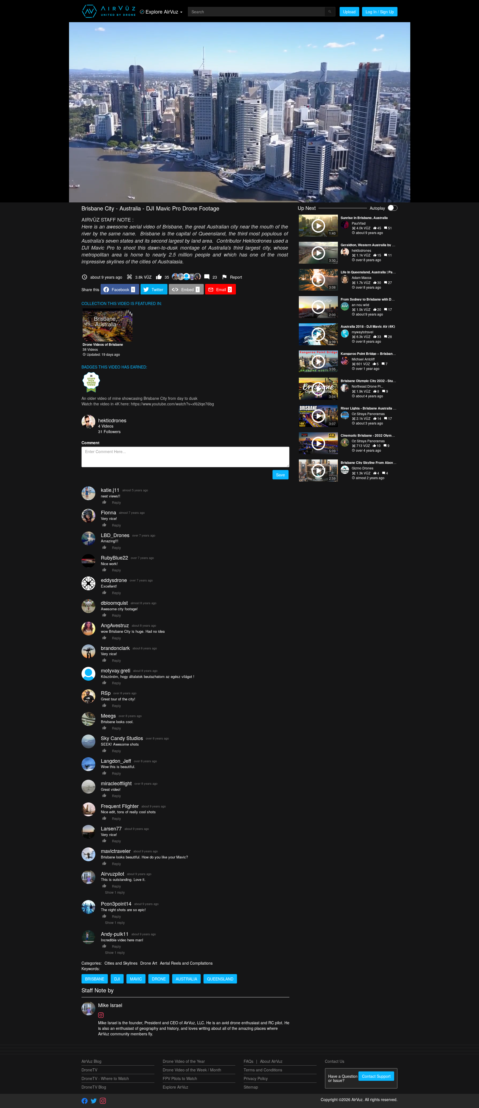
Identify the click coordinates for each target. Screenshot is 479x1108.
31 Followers (109, 431)
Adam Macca (361, 277)
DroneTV (89, 1070)
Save (280, 474)
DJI (117, 979)
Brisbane (94, 979)
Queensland (220, 979)
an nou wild (360, 304)
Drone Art (148, 963)
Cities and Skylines (121, 963)
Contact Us (334, 1061)
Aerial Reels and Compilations (186, 963)
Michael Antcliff (363, 359)
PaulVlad (359, 223)
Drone (159, 979)
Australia (186, 979)
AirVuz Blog (91, 1061)
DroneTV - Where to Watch (105, 1078)
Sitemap (251, 1087)
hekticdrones (112, 420)
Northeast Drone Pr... (367, 386)
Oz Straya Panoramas (368, 413)
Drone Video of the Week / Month (192, 1070)
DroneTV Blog (93, 1087)
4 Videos (105, 426)
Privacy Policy (256, 1078)
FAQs (248, 1061)
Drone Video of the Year (184, 1061)
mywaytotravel (362, 331)
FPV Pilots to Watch (180, 1078)
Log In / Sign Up (380, 11)
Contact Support (376, 1076)
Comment (90, 442)
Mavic (136, 979)
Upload (349, 11)
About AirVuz (271, 1061)
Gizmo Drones (362, 468)
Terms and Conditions (263, 1070)
